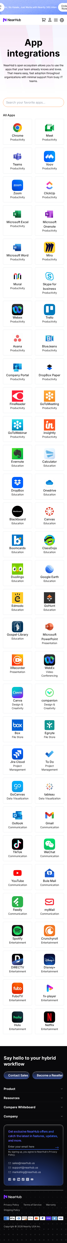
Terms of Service (32, 1204)
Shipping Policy (12, 1210)
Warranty (51, 1204)
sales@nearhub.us (23, 1163)
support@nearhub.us (25, 1167)
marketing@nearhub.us (26, 1172)
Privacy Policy (11, 1204)
